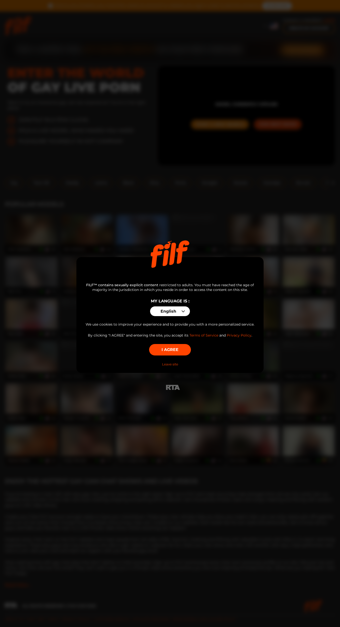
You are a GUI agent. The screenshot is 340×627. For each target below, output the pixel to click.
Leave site (170, 364)
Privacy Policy (239, 335)
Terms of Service (203, 335)
